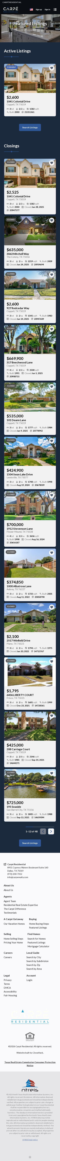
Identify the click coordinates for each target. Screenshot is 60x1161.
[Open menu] (55, 9)
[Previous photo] (7, 78)
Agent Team (10, 901)
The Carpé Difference (15, 908)
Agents (8, 896)
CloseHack (38, 1052)
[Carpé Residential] (30, 1016)
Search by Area (34, 968)
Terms (7, 983)
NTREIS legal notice (30, 1140)
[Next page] (51, 831)
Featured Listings (38, 927)
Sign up (39, 9)
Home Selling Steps (13, 938)
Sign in (47, 9)
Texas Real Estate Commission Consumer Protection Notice (30, 1064)
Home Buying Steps (39, 923)
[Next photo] (52, 78)
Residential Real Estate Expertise (21, 905)
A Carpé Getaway (13, 919)
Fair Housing (10, 995)
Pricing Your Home (13, 942)
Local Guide (32, 952)
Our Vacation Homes (14, 923)
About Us (9, 885)
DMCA (7, 987)
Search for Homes (37, 938)
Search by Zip (33, 965)
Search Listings (30, 127)
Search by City (33, 957)
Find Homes (34, 934)
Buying (33, 919)
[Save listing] (51, 68)
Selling (7, 934)
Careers (8, 952)
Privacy (8, 980)
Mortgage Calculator (38, 946)
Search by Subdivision (37, 961)
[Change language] (31, 9)
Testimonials (10, 912)
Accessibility (10, 991)
